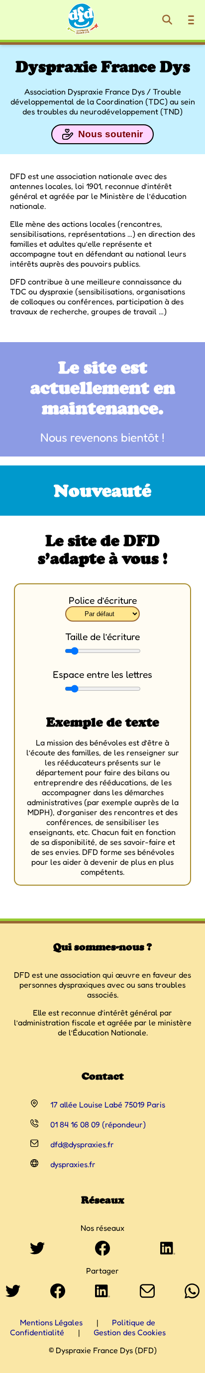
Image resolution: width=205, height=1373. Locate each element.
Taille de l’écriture (102, 636)
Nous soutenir (110, 134)
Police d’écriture (103, 600)
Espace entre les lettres (102, 674)
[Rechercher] (167, 20)
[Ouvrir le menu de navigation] (191, 20)
